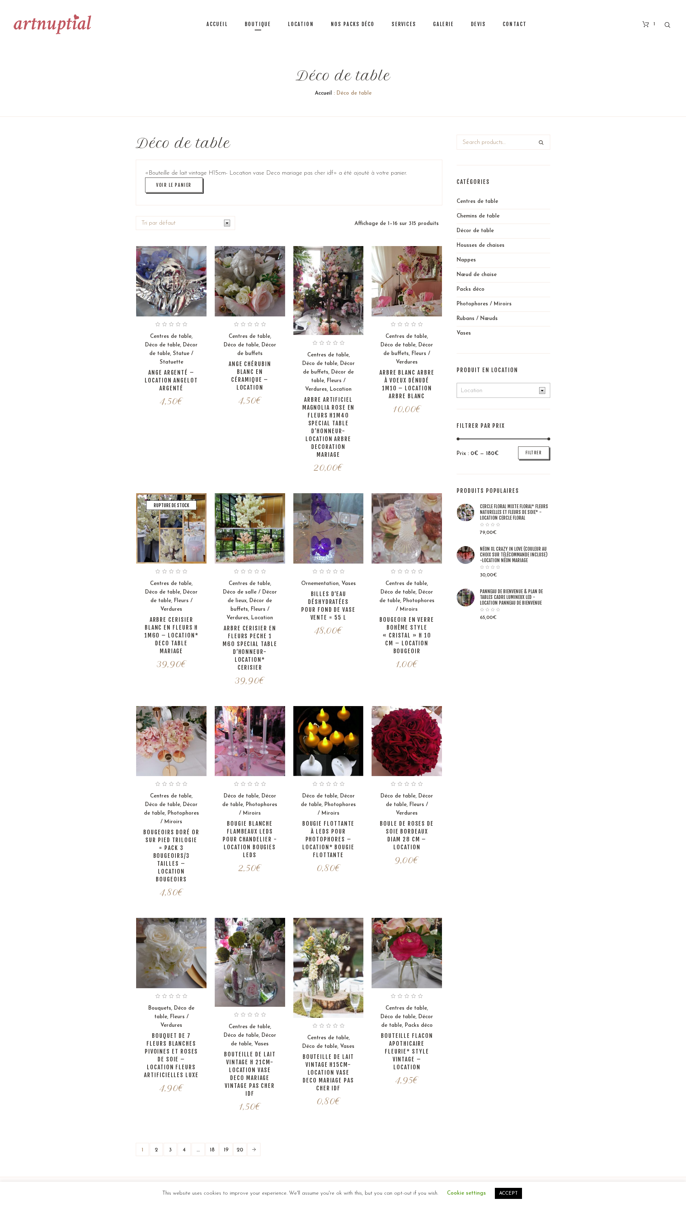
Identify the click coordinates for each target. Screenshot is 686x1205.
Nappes (466, 260)
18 (212, 1150)
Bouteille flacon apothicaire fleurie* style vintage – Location (407, 1051)
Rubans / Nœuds (477, 318)
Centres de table (171, 336)
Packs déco (419, 1025)
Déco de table (162, 345)
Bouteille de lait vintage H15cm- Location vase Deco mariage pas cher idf (328, 1072)
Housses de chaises (480, 245)
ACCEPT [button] (508, 1193)
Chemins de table (478, 216)
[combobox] (503, 390)
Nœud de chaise (477, 275)
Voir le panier (174, 185)
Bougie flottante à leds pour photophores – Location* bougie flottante (328, 839)
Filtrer (534, 452)
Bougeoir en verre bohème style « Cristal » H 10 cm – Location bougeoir (406, 635)
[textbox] (498, 391)
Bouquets (159, 1008)
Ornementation (320, 583)
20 (240, 1150)
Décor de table (475, 231)
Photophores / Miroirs (484, 304)
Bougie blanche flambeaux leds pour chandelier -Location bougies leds (250, 839)
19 (226, 1150)
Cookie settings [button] (466, 1193)
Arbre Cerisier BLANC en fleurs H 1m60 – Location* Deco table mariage (171, 635)
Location (341, 389)
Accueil (323, 93)
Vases (349, 583)
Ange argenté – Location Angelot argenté (171, 380)
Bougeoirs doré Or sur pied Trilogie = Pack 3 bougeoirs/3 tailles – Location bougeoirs (171, 856)
